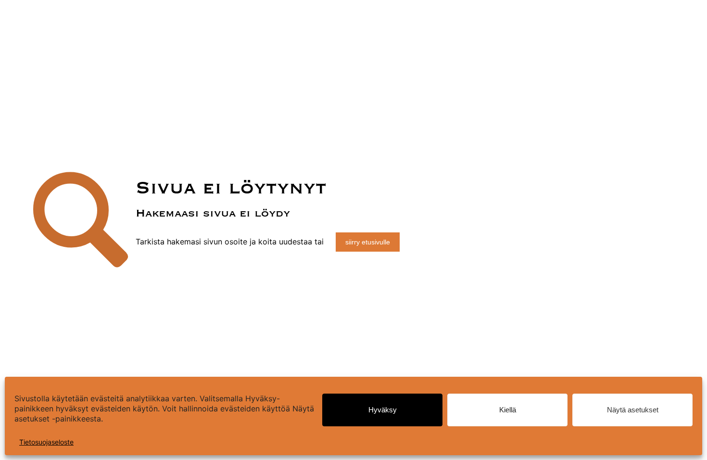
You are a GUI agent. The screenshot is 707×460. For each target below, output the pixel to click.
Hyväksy (382, 410)
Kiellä (507, 410)
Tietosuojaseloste (46, 442)
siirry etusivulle (367, 242)
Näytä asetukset (632, 410)
